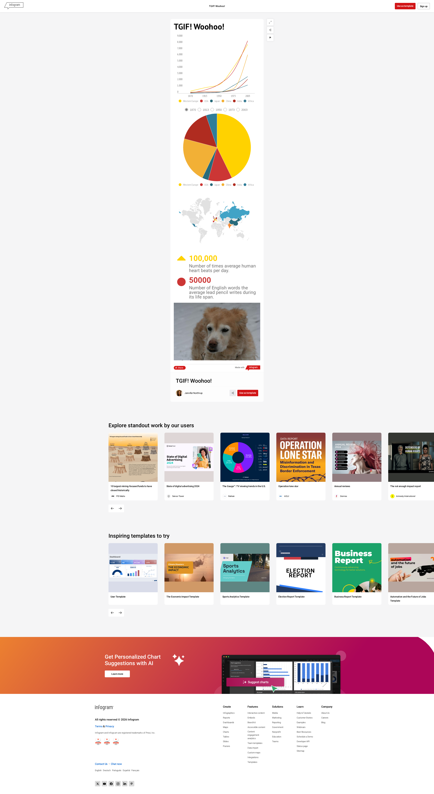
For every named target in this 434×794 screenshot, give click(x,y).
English (98, 770)
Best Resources (304, 732)
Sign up (424, 6)
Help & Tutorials (304, 713)
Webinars (301, 727)
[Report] (270, 38)
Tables (226, 736)
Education (276, 736)
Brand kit (251, 722)
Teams (275, 741)
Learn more (117, 674)
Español (126, 770)
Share (180, 368)
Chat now (116, 764)
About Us (325, 713)
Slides (226, 741)
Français (135, 770)
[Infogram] (13, 6)
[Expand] (270, 22)
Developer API (303, 741)
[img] (234, 146)
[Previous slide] (112, 508)
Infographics (228, 713)
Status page (302, 746)
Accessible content (256, 727)
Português (116, 770)
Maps (225, 727)
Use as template (405, 6)
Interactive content (256, 713)
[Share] (270, 30)
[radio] (191, 110)
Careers (324, 717)
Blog (323, 722)
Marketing (276, 717)
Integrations (253, 757)
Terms (99, 726)
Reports (226, 717)
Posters (226, 746)
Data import (253, 748)
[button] (189, 101)
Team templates (255, 743)
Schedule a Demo (305, 736)
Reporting (276, 722)
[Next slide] (120, 508)
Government (277, 727)
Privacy (109, 726)
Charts (226, 732)
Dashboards (228, 722)
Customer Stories (304, 717)
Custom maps (254, 752)
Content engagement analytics (253, 735)
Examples (301, 722)
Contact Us (101, 764)
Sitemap (300, 751)
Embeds (251, 717)
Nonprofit (276, 732)
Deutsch (107, 770)
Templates (252, 762)
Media (275, 713)
